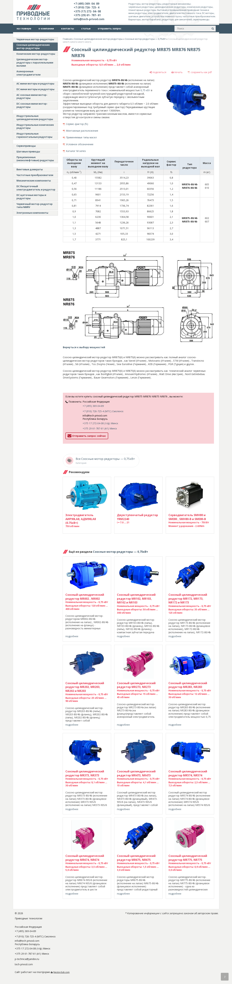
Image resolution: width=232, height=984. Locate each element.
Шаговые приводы (28, 151)
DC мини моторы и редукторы (35, 89)
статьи (85, 28)
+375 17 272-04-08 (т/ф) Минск (100, 423)
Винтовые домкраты (29, 169)
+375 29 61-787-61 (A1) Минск (100, 428)
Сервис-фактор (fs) (77, 124)
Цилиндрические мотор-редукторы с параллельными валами (34, 62)
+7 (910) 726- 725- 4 (86, 7)
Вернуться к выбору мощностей (84, 347)
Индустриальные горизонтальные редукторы (34, 135)
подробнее (71, 636)
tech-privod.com (24, 964)
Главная (67, 38)
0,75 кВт (145, 90)
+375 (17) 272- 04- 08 (87, 11)
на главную (24, 28)
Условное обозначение (79, 144)
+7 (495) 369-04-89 (93, 406)
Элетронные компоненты (32, 212)
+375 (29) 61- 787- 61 (87, 15)
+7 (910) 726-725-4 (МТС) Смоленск (103, 411)
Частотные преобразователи (34, 175)
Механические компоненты (33, 180)
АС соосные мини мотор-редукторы (31, 96)
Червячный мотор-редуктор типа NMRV (34, 205)
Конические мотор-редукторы (35, 53)
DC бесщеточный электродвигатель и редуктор (35, 188)
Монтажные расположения (82, 130)
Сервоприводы (26, 145)
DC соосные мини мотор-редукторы (32, 105)
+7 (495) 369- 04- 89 (86, 4)
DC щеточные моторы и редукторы (31, 197)
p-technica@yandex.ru (27, 959)
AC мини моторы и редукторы (35, 83)
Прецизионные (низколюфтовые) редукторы (35, 159)
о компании (46, 28)
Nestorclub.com (61, 972)
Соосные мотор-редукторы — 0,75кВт (145, 38)
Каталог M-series (76, 151)
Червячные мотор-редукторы (35, 39)
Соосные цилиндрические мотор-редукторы (33, 46)
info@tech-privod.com (89, 19)
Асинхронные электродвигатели (28, 73)
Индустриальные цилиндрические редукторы (34, 117)
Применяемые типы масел (81, 137)
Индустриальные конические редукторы (35, 126)
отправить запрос (109, 28)
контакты (67, 28)
